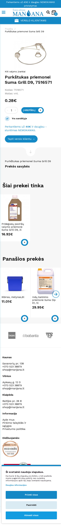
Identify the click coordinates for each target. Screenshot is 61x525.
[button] (53, 39)
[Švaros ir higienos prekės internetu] (23, 12)
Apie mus (8, 419)
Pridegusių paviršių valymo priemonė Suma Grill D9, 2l (13, 227)
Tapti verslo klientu (19, 138)
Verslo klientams (33, 20)
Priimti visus (31, 495)
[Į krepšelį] (24, 242)
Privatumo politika (13, 429)
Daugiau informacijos (16, 485)
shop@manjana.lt (13, 369)
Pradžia (9, 29)
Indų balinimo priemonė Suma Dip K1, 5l (44, 300)
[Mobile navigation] (3, 12)
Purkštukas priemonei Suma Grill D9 (24, 31)
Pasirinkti (31, 505)
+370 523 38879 (12, 366)
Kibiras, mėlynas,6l (13, 297)
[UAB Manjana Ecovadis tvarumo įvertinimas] (10, 449)
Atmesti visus (31, 515)
